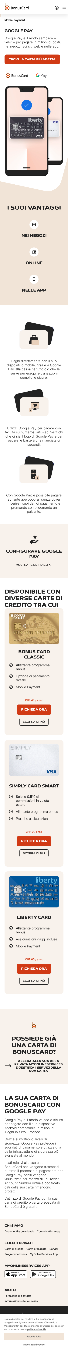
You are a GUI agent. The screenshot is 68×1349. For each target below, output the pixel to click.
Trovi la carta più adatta (32, 59)
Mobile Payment (15, 20)
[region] (34, 1331)
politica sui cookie (36, 1329)
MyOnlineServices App (44, 1254)
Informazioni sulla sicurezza (21, 1301)
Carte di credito (14, 1248)
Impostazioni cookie (34, 1344)
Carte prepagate (36, 1248)
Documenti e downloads (19, 1231)
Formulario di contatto (18, 1295)
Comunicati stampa (48, 1231)
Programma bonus (16, 1254)
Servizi (53, 1248)
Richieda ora (34, 709)
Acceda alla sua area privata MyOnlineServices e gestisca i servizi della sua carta (38, 1066)
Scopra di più (34, 721)
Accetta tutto (34, 1336)
